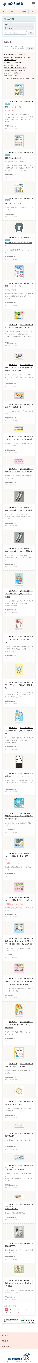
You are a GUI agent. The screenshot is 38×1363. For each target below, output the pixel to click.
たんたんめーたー (11, 1209)
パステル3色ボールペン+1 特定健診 (18, 510)
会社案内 (24, 11)
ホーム (4, 11)
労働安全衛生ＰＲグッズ (11, 75)
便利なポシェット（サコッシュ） (17, 776)
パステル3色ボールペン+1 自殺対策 (18, 551)
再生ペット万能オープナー (15, 407)
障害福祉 (17, 73)
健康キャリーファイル (13, 107)
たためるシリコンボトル (14, 203)
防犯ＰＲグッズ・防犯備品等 (12, 65)
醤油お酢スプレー (11, 1246)
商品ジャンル (14, 11)
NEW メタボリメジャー (13, 1104)
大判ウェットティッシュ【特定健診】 (19, 439)
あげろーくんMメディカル (14, 1169)
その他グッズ (29, 78)
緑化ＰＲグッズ (8, 73)
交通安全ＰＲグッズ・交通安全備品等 (15, 68)
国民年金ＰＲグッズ (10, 60)
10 (14, 1312)
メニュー (33, 6)
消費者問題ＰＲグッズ (10, 70)
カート (33, 11)
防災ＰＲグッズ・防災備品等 (12, 62)
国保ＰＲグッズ (23, 54)
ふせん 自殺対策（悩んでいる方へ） (19, 900)
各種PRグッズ (8, 46)
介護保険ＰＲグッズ (10, 57)
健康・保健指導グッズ (10, 54)
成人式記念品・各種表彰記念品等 (14, 78)
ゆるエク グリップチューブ (15, 1066)
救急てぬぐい (10, 1136)
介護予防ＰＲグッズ (23, 57)
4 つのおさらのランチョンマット (17, 327)
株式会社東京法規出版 (12, 4)
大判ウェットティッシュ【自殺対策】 (19, 472)
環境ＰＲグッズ (23, 70)
